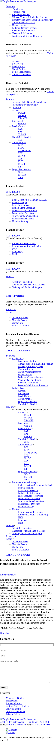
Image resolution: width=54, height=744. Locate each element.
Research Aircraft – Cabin (30, 512)
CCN (20, 139)
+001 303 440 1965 (40, 724)
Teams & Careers (20, 317)
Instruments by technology (25, 104)
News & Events (19, 320)
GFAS (21, 172)
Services (10, 276)
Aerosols (16, 61)
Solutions (10, 6)
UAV (14, 249)
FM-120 (22, 174)
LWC (20, 161)
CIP (20, 158)
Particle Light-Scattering (23, 208)
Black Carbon (18, 66)
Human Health (19, 25)
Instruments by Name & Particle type (30, 102)
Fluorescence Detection (23, 218)
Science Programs (15, 296)
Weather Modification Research (27, 36)
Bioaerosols (17, 63)
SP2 (20, 131)
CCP (20, 153)
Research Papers (8, 574)
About (9, 312)
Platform (17, 107)
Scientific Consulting (22, 282)
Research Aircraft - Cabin (24, 243)
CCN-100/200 (13, 192)
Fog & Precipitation (21, 71)
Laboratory (17, 251)
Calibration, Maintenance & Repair (28, 284)
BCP (20, 145)
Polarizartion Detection (23, 213)
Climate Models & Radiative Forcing (29, 17)
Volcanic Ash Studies (22, 33)
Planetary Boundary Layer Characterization (32, 20)
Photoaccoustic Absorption (24, 210)
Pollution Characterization (24, 28)
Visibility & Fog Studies (23, 30)
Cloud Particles (19, 69)
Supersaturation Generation (25, 216)
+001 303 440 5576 (16, 724)
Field (14, 254)
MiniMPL (22, 118)
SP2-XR (22, 134)
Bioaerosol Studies (21, 14)
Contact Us (17, 323)
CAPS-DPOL (24, 150)
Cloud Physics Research (23, 22)
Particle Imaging (19, 202)
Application (18, 9)
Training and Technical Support (27, 287)
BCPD (21, 148)
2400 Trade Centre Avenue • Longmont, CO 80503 (24, 722)
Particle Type (19, 11)
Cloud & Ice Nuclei (21, 74)
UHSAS (22, 115)
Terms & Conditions (15, 711)
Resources (11, 309)
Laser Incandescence (22, 205)
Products (10, 99)
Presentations (12, 700)
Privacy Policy (13, 714)
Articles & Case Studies (17, 706)
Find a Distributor (20, 325)
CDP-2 (21, 156)
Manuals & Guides (15, 698)
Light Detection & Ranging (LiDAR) (29, 199)
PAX (20, 129)
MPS (20, 177)
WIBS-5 (22, 123)
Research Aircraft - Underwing (26, 246)
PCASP (22, 113)
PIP (19, 166)
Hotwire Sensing (20, 221)
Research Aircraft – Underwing (33, 514)
